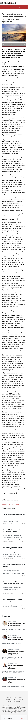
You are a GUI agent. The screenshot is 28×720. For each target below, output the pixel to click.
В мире (14, 697)
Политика (9, 7)
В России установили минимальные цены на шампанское (14, 515)
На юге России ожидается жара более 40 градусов (14, 565)
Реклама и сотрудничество (14, 701)
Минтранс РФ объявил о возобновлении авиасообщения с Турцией (14, 530)
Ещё (22, 718)
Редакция (20, 699)
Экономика (20, 695)
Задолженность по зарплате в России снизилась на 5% (13, 548)
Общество (20, 7)
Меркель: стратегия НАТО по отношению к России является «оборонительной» (14, 582)
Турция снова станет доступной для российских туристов (12, 600)
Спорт (14, 699)
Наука (20, 697)
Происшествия (7, 697)
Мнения (6, 616)
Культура (8, 699)
